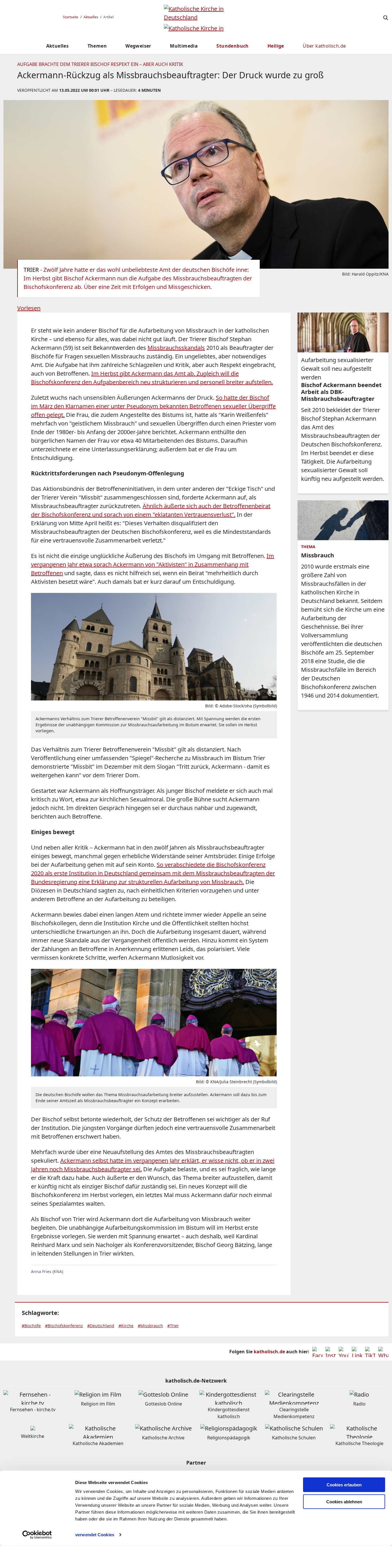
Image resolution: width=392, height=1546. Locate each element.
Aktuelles (91, 17)
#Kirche (126, 1325)
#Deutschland (100, 1325)
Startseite (70, 17)
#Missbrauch (150, 1325)
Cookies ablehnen (344, 1501)
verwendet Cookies (94, 1534)
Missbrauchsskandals (176, 348)
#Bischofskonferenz (64, 1325)
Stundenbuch (232, 46)
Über (324, 46)
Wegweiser (138, 46)
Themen (97, 46)
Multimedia (184, 46)
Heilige (275, 46)
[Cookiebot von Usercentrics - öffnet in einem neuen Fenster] (37, 1535)
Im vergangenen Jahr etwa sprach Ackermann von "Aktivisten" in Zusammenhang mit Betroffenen (152, 564)
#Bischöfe (31, 1325)
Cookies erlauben (344, 1484)
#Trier (173, 1325)
